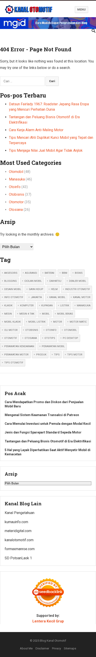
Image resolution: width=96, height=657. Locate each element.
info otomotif (13, 297)
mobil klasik (12, 321)
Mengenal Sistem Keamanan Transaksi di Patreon (42, 415)
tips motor (74, 354)
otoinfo (51, 330)
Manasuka (17, 179)
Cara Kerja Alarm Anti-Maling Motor (36, 130)
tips (57, 354)
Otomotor (16, 202)
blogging (10, 281)
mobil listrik (37, 321)
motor (57, 321)
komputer (27, 305)
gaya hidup (36, 289)
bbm (64, 273)
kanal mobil (57, 297)
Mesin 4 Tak (26, 313)
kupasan (47, 305)
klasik (8, 305)
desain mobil (12, 289)
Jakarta (36, 297)
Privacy (56, 648)
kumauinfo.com (16, 522)
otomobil (70, 330)
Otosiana (16, 209)
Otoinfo (15, 187)
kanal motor (81, 297)
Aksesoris (10, 273)
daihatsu (55, 281)
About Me (26, 648)
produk (41, 354)
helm (54, 289)
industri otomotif (77, 289)
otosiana (31, 338)
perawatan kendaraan (19, 346)
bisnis (79, 273)
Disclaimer (42, 648)
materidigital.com (18, 531)
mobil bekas (65, 313)
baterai (49, 273)
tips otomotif (13, 362)
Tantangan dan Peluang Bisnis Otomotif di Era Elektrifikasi (48, 441)
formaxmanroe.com (20, 549)
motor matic (78, 321)
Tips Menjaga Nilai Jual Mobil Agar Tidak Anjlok (46, 150)
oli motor (11, 330)
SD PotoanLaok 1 (18, 558)
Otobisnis (16, 194)
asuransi (31, 273)
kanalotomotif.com (19, 540)
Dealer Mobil (77, 281)
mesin (8, 313)
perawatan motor (16, 354)
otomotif (10, 338)
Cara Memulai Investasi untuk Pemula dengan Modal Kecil (48, 423)
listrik (64, 305)
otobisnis (31, 330)
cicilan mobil (33, 281)
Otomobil (16, 172)
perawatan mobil (53, 346)
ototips (49, 338)
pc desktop (70, 338)
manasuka (83, 305)
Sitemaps (70, 648)
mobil (46, 313)
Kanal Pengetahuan (19, 513)
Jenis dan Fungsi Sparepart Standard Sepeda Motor (43, 432)
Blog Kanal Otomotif (53, 640)
